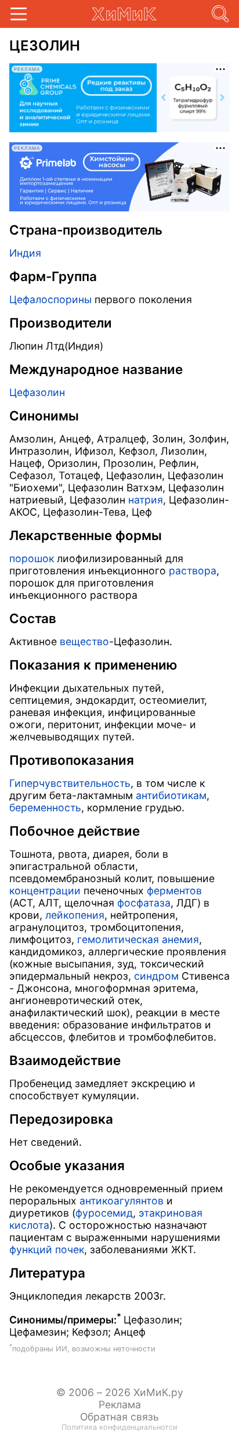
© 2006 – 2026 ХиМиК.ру (119, 1392)
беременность (45, 807)
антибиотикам (171, 795)
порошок (31, 558)
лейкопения (74, 915)
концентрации (45, 890)
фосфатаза (144, 903)
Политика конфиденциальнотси (119, 1427)
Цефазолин (37, 392)
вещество (84, 641)
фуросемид (104, 1213)
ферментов (174, 890)
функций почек (46, 1249)
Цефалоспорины (50, 299)
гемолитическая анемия (138, 939)
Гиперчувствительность (70, 783)
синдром (156, 976)
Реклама (120, 1404)
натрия (145, 500)
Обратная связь (119, 1417)
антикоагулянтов (121, 1201)
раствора (192, 570)
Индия (25, 253)
